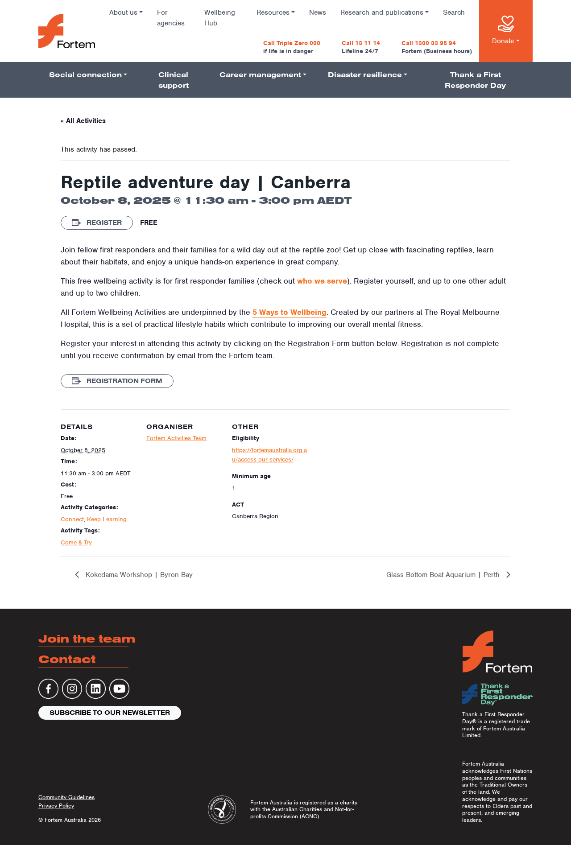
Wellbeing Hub (219, 18)
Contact (66, 659)
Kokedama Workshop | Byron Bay (138, 574)
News (317, 12)
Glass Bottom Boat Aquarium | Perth (444, 574)
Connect (72, 519)
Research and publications (381, 12)
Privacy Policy (56, 805)
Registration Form (123, 381)
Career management (260, 74)
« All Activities (83, 120)
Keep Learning (107, 519)
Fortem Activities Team (176, 438)
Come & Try (76, 542)
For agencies (171, 18)
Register (103, 222)
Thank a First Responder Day (475, 80)
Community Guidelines (66, 797)
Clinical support (173, 80)
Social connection (85, 74)
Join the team (87, 638)
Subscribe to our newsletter (110, 713)
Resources (273, 12)
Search (454, 12)
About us (123, 12)
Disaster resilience (365, 74)
